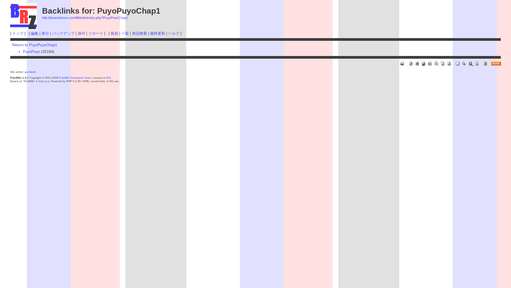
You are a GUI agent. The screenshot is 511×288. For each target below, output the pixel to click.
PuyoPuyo (31, 51)
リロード (95, 33)
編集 (34, 33)
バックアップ (63, 33)
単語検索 (139, 33)
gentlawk (30, 71)
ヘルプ (173, 33)
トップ (17, 33)
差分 (45, 33)
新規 (114, 33)
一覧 (125, 33)
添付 (81, 33)
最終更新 (157, 33)
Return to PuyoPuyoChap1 (34, 45)
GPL (109, 77)
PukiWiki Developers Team (75, 77)
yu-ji (46, 81)
